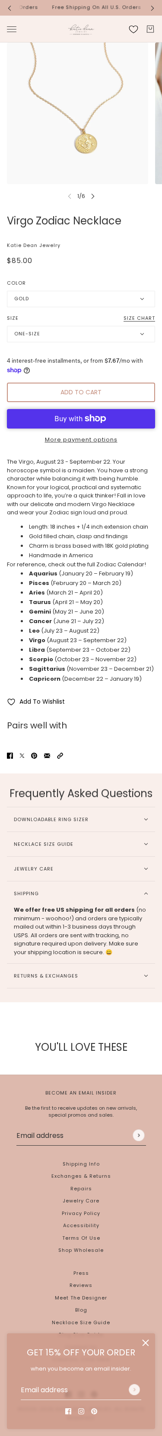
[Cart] (150, 29)
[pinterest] (94, 1411)
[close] (145, 1343)
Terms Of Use (81, 1238)
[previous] (9, 7)
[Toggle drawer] (11, 29)
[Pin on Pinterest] (34, 755)
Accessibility (81, 1225)
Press (81, 1273)
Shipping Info (81, 1163)
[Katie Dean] (81, 29)
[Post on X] (22, 755)
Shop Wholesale (81, 1250)
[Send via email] (47, 755)
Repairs (81, 1188)
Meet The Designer (81, 1297)
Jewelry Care (81, 1200)
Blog (81, 1309)
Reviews (81, 1285)
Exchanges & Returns (81, 1176)
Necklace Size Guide (81, 1322)
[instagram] (81, 1411)
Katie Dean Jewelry (33, 245)
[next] (152, 7)
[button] (60, 755)
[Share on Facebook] (9, 755)
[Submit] (134, 1389)
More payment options (81, 439)
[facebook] (68, 1411)
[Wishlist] (133, 29)
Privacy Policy (81, 1213)
